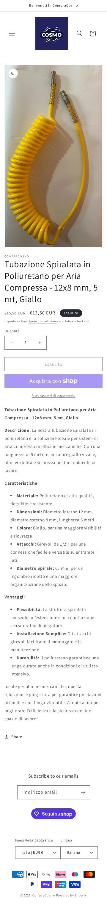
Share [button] (16, 736)
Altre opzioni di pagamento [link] (53, 395)
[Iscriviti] (83, 792)
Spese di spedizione (42, 321)
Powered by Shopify (71, 895)
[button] (11, 33)
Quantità (12, 331)
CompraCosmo (43, 895)
